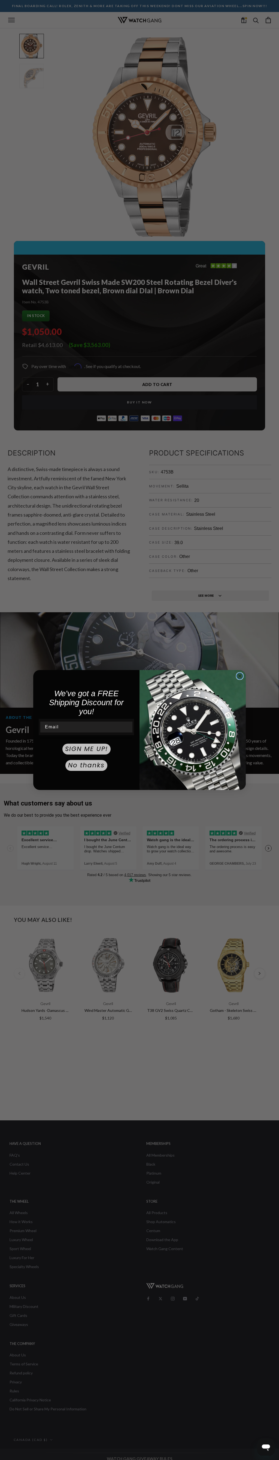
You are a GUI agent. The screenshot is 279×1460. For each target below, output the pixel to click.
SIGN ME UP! (86, 748)
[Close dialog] (239, 676)
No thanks (86, 765)
